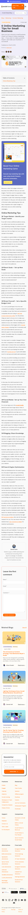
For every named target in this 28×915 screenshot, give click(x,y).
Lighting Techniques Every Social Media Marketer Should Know (13, 692)
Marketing (8, 18)
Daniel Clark (9, 47)
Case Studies (18, 788)
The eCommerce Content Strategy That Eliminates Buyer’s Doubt (14, 653)
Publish (3, 785)
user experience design (15, 522)
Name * (5, 579)
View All (24, 627)
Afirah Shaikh (10, 665)
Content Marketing (18, 18)
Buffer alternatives (6, 854)
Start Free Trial (16, 6)
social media (19, 405)
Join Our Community (20, 803)
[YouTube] (22, 900)
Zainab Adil (9, 704)
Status (3, 818)
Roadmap (17, 797)
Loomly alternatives (7, 877)
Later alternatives (6, 867)
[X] (8, 52)
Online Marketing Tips (9, 81)
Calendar (4, 791)
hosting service (11, 352)
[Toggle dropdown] (13, 13)
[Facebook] (6, 52)
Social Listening (6, 797)
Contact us (5, 824)
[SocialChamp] (6, 6)
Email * (5, 586)
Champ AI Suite (6, 808)
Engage (4, 788)
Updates (17, 791)
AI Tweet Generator (20, 859)
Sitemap (13, 909)
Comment (6, 593)
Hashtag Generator (20, 877)
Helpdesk (4, 821)
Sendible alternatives (7, 875)
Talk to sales (5, 826)
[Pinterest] (25, 900)
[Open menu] (25, 6)
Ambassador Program (20, 806)
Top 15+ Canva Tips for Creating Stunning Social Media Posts (13, 731)
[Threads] (19, 900)
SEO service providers (7, 517)
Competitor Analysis (7, 805)
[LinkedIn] (11, 52)
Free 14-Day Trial (7, 182)
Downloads (18, 809)
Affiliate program (19, 794)
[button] (14, 78)
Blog (2, 18)
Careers (17, 800)
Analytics (4, 794)
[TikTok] (12, 900)
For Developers (6, 829)
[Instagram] (9, 900)
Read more (21, 665)
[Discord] (14, 903)
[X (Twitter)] (6, 900)
